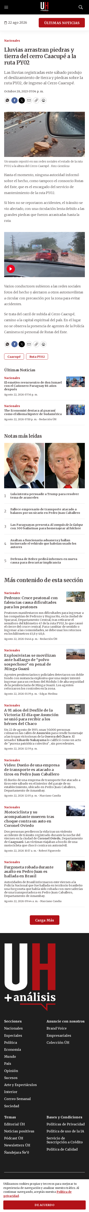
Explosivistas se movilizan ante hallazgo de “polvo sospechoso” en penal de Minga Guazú (30, 662)
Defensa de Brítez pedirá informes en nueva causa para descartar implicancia (43, 560)
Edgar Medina (48, 693)
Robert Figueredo (50, 850)
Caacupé (14, 357)
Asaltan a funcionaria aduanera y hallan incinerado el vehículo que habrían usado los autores (43, 544)
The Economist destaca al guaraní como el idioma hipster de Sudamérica (33, 412)
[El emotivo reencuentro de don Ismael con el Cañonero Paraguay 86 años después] (75, 382)
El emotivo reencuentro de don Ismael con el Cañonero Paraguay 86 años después (33, 386)
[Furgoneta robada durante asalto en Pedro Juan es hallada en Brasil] (75, 866)
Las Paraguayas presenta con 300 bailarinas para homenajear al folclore (46, 526)
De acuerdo (44, 1205)
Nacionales (12, 40)
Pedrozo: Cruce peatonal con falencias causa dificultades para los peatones (31, 602)
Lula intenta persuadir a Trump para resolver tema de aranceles (44, 495)
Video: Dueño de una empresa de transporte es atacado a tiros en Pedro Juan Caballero (31, 769)
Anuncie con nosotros (66, 1021)
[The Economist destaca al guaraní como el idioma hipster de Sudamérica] (75, 410)
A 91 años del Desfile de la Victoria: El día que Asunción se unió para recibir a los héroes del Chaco (31, 717)
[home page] (44, 7)
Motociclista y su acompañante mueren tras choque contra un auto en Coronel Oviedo (29, 819)
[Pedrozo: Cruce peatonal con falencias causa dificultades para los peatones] (75, 597)
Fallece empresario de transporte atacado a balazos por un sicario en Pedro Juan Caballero (45, 511)
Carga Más (44, 920)
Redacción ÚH (48, 419)
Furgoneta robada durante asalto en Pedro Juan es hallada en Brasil (28, 871)
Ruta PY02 (37, 357)
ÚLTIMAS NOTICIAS (61, 23)
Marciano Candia (50, 795)
